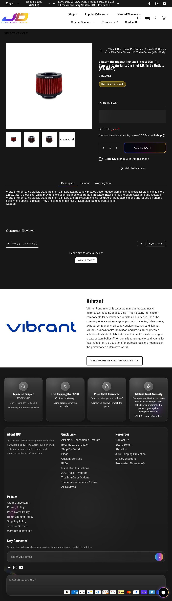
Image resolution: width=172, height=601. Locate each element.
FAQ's (65, 463)
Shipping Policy (16, 521)
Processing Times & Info (130, 463)
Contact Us (122, 440)
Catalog (11, 203)
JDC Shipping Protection (130, 454)
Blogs (64, 454)
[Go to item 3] (49, 139)
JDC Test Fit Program (74, 472)
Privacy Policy (15, 507)
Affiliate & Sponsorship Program (80, 440)
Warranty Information (19, 530)
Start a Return (123, 444)
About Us (121, 449)
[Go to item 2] (31, 139)
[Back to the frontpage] (100, 50)
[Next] (117, 3)
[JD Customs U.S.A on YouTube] (164, 3)
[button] (147, 18)
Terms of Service (17, 526)
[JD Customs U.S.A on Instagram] (157, 3)
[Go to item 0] (13, 139)
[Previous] (54, 3)
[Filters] (141, 243)
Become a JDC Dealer (75, 444)
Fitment (85, 183)
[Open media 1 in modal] (49, 86)
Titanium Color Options (75, 477)
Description (68, 183)
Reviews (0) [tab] (13, 243)
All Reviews (68, 486)
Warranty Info (103, 183)
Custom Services (71, 458)
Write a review (86, 260)
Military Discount (125, 458)
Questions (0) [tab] (30, 243)
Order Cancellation (18, 502)
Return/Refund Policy (20, 516)
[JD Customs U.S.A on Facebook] (149, 3)
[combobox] (13, 3)
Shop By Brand (70, 449)
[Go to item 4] (67, 139)
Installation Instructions (75, 468)
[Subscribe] (159, 557)
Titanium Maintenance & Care (79, 482)
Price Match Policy (18, 512)
